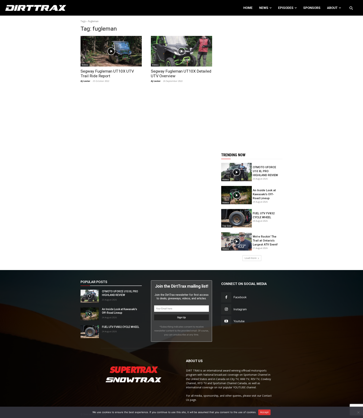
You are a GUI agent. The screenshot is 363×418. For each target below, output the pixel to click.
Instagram (240, 309)
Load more (251, 258)
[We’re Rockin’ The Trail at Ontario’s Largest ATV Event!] (236, 241)
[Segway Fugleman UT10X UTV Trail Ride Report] (111, 51)
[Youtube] (226, 321)
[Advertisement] (251, 82)
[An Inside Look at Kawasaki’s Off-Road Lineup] (236, 195)
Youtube (239, 321)
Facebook (240, 297)
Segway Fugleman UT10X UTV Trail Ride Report (107, 73)
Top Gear (226, 225)
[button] (351, 7)
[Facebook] (226, 297)
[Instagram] (226, 309)
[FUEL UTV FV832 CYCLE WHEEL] (236, 218)
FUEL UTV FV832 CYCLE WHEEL (120, 326)
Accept (264, 412)
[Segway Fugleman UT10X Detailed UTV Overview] (181, 51)
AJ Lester (85, 81)
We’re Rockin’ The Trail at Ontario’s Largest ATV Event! (265, 240)
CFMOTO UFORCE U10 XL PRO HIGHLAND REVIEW (265, 171)
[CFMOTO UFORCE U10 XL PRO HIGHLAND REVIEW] (236, 172)
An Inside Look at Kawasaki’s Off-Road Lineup (264, 194)
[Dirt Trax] (37, 7)
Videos (85, 64)
